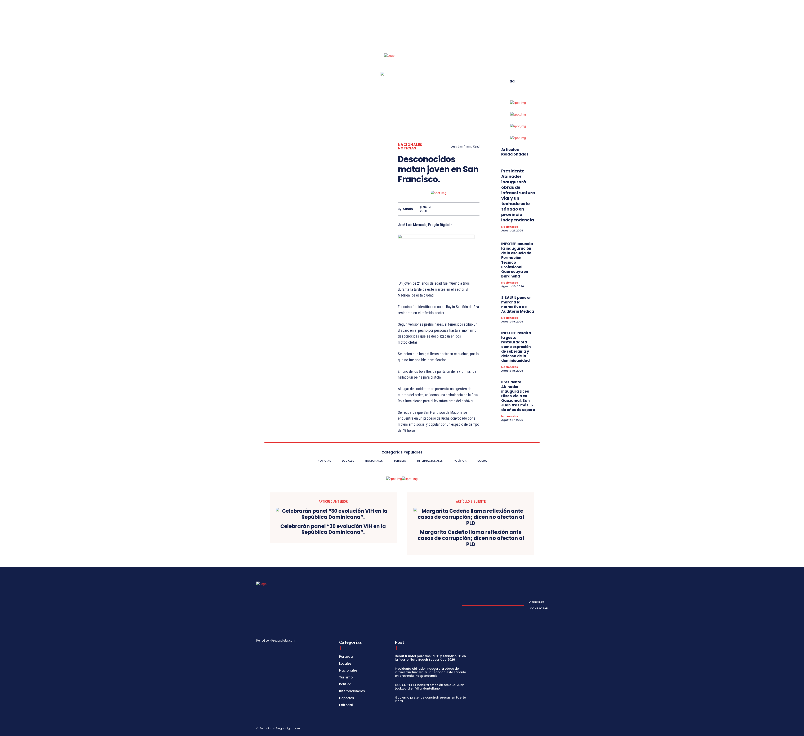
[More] (475, 209)
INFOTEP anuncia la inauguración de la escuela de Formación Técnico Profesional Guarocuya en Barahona (517, 260)
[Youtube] (551, 26)
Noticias (407, 148)
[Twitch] (526, 729)
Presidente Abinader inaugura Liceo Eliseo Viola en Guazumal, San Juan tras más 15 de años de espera (518, 396)
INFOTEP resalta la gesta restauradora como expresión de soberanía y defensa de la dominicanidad (516, 346)
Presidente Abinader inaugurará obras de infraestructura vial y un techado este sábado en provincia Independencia (518, 195)
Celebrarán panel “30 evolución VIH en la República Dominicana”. (333, 529)
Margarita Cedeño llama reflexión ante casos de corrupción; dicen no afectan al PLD (471, 538)
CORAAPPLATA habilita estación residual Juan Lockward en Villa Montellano (430, 687)
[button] (521, 26)
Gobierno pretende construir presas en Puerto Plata (430, 699)
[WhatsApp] (465, 209)
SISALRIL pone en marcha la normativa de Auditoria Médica (517, 304)
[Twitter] (546, 26)
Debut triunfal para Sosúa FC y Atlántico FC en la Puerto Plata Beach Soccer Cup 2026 (430, 658)
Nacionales (410, 144)
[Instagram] (541, 26)
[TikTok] (516, 729)
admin (408, 209)
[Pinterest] (455, 209)
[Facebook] (536, 26)
